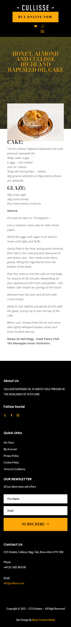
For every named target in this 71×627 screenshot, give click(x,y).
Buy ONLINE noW (35, 17)
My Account (10, 449)
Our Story (9, 442)
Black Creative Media (43, 620)
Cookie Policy (11, 462)
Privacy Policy (11, 456)
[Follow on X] (5, 415)
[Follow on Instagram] (18, 415)
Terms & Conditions (14, 469)
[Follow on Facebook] (11, 415)
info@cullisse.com (14, 583)
